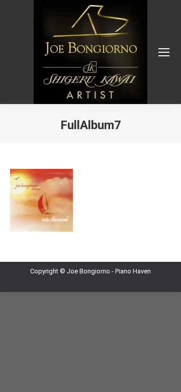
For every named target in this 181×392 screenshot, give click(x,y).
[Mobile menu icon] (164, 52)
